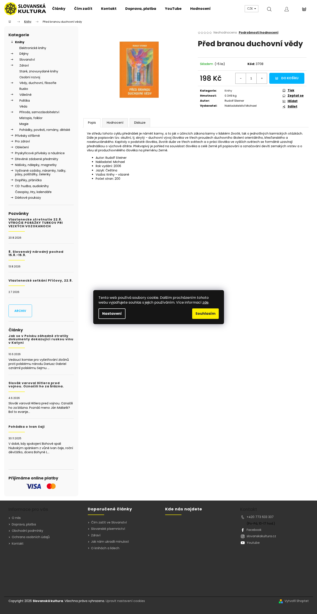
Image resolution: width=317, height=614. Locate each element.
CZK (250, 8)
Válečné (25, 94)
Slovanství (27, 59)
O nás (16, 518)
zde (205, 302)
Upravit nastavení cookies (125, 601)
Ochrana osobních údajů (31, 537)
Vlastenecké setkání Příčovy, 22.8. (40, 280)
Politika (24, 100)
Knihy (19, 42)
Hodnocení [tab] (115, 122)
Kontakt (18, 543)
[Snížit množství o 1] (241, 78)
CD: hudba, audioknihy (32, 186)
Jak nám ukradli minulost (110, 542)
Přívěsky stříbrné (27, 135)
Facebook (254, 530)
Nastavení (112, 313)
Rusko (23, 89)
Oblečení (22, 147)
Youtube (253, 542)
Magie (24, 124)
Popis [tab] (92, 122)
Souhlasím (205, 313)
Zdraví (24, 65)
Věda (23, 106)
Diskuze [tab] (140, 122)
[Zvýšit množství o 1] (261, 78)
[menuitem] (59, 8)
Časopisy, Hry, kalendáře (33, 192)
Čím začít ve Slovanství (109, 522)
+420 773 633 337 (260, 517)
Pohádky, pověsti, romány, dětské (44, 130)
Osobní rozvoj (29, 77)
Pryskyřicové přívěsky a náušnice (40, 153)
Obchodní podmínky (27, 530)
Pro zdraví (22, 141)
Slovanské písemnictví (108, 529)
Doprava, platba (24, 524)
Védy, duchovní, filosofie (37, 83)
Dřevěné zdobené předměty (36, 159)
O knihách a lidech (105, 548)
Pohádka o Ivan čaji (26, 426)
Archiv (20, 311)
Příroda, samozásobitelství (39, 112)
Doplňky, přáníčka (28, 180)
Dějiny (24, 53)
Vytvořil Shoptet (297, 601)
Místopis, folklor (30, 118)
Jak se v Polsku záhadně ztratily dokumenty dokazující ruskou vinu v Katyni (40, 339)
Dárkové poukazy (28, 197)
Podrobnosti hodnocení (258, 33)
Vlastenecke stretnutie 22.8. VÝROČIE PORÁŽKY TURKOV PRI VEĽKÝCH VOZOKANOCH (35, 223)
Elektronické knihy (32, 48)
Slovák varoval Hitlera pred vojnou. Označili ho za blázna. (36, 384)
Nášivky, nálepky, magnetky (36, 165)
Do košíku (289, 78)
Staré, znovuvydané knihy (38, 71)
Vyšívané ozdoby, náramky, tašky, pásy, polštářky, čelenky (40, 172)
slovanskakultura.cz (261, 536)
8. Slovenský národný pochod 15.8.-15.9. (35, 253)
